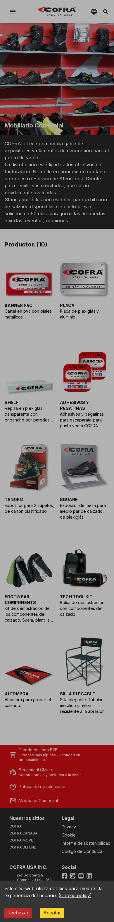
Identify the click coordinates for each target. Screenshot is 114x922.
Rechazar (18, 913)
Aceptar (52, 913)
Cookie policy (75, 895)
